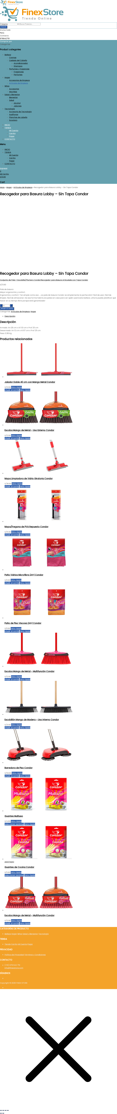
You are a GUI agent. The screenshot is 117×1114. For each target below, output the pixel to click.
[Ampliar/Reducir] (1, 1110)
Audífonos (13, 114)
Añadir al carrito (7, 309)
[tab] (61, 316)
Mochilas (13, 91)
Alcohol (17, 103)
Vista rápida (16, 387)
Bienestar (13, 97)
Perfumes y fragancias (19, 69)
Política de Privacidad (14, 954)
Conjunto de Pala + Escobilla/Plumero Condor (20, 280)
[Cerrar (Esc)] (8, 1110)
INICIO (7, 125)
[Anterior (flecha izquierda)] (1, 1113)
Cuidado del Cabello (18, 60)
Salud (11, 100)
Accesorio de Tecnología (20, 111)
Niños (7, 86)
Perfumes (18, 74)
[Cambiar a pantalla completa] (3, 1110)
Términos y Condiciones (35, 954)
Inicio (2, 187)
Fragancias (19, 72)
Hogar (7, 77)
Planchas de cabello (18, 117)
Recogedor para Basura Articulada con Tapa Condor (64, 280)
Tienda (8, 944)
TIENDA (8, 127)
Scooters (13, 120)
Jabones (17, 106)
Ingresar (4, 168)
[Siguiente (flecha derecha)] (3, 1113)
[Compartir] (5, 1110)
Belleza (8, 54)
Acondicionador (21, 63)
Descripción (10, 316)
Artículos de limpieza (18, 83)
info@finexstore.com (14, 968)
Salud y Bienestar (12, 94)
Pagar (12, 136)
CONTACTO (10, 139)
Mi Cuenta (13, 130)
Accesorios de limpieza (19, 80)
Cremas (12, 57)
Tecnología (10, 109)
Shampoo (18, 66)
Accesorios (14, 89)
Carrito (12, 133)
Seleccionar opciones (14, 824)
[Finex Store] (11, 5)
